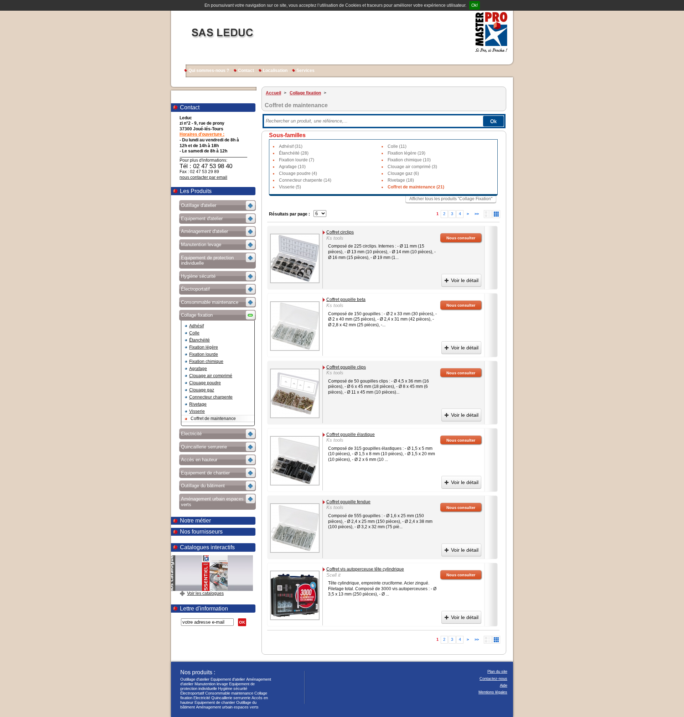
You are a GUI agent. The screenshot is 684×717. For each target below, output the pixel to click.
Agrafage (198, 368)
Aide (503, 685)
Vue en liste (488, 214)
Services (305, 70)
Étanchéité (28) (294, 153)
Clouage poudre (205, 382)
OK (242, 622)
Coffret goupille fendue (348, 501)
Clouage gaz (201, 390)
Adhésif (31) (290, 146)
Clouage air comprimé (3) (412, 166)
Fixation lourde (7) (296, 159)
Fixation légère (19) (406, 153)
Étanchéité (199, 340)
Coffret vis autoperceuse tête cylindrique (365, 569)
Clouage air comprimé (210, 375)
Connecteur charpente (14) (305, 180)
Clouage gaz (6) (403, 173)
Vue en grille (496, 214)
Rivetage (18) (401, 180)
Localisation (275, 70)
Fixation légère (203, 347)
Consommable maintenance (229, 693)
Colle (194, 333)
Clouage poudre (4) (298, 173)
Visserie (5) (290, 187)
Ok (493, 121)
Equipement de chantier (215, 702)
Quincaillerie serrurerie (230, 698)
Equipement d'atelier (228, 679)
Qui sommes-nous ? (208, 70)
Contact (246, 70)
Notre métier (195, 521)
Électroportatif (192, 693)
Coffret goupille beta (346, 299)
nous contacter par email (203, 177)
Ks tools (334, 238)
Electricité (201, 698)
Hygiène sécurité (232, 688)
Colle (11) (397, 146)
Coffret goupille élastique (350, 434)
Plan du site (497, 671)
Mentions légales (492, 692)
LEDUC (222, 32)
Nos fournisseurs (201, 532)
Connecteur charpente (211, 397)
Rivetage (198, 404)
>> (477, 214)
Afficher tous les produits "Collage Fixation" (450, 198)
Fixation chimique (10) (409, 159)
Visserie (197, 411)
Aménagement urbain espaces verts (227, 707)
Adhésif (196, 325)
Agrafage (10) (292, 166)
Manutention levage (211, 684)
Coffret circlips (340, 232)
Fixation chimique (206, 361)
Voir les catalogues (205, 593)
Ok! (474, 5)
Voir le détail (464, 280)
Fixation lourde (203, 354)
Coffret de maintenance (213, 418)
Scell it (333, 575)
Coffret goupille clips (346, 367)
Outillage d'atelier (194, 679)
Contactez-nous (493, 678)
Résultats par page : (289, 214)
